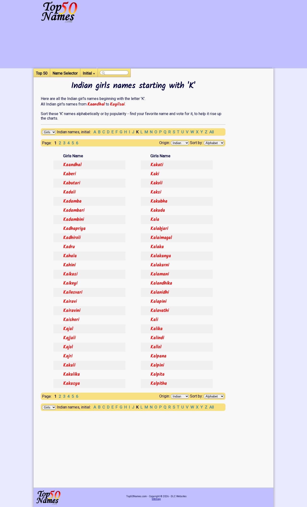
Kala (154, 219)
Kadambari (73, 210)
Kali (154, 319)
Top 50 (41, 73)
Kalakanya (160, 256)
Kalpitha (158, 383)
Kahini (69, 265)
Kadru (69, 247)
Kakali (69, 365)
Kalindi (157, 338)
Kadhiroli (72, 237)
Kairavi (70, 301)
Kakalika (71, 374)
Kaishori (71, 319)
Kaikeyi (70, 283)
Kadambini (73, 219)
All (211, 131)
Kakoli (156, 183)
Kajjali (69, 338)
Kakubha (158, 201)
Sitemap (156, 499)
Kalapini (158, 301)
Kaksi (155, 192)
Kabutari (71, 183)
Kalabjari (159, 228)
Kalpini (157, 365)
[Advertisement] (185, 34)
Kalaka (157, 247)
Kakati (156, 165)
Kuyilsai (117, 104)
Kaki (154, 174)
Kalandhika (161, 283)
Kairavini (71, 310)
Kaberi (69, 174)
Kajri (67, 356)
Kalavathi (159, 310)
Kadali (69, 192)
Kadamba (72, 201)
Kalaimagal (161, 237)
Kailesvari (72, 292)
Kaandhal (96, 104)
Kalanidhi (159, 292)
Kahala (70, 256)
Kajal (68, 328)
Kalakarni (159, 265)
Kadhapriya (74, 228)
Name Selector (65, 73)
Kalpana (158, 356)
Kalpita (157, 374)
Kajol (68, 347)
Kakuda (157, 210)
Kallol (155, 347)
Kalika (156, 328)
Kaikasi (70, 274)
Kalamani (159, 274)
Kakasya (71, 383)
